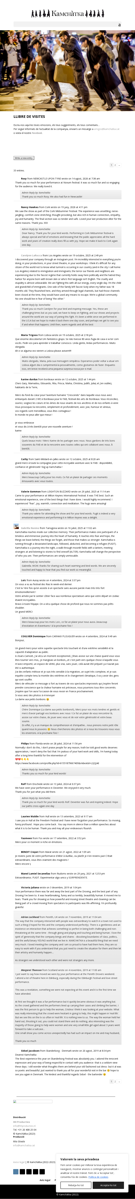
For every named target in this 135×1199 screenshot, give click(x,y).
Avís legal (45, 1180)
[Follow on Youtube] (42, 1171)
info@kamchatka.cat (24, 1145)
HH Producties (21, 1121)
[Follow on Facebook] (22, 1171)
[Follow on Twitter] (29, 1171)
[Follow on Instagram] (15, 1171)
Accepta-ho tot (108, 1185)
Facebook (37, 133)
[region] (92, 1173)
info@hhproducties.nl (24, 1125)
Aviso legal (19, 1162)
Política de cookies (98, 1177)
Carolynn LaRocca (31, 255)
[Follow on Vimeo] (35, 1171)
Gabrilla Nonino (30, 528)
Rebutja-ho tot (76, 1185)
